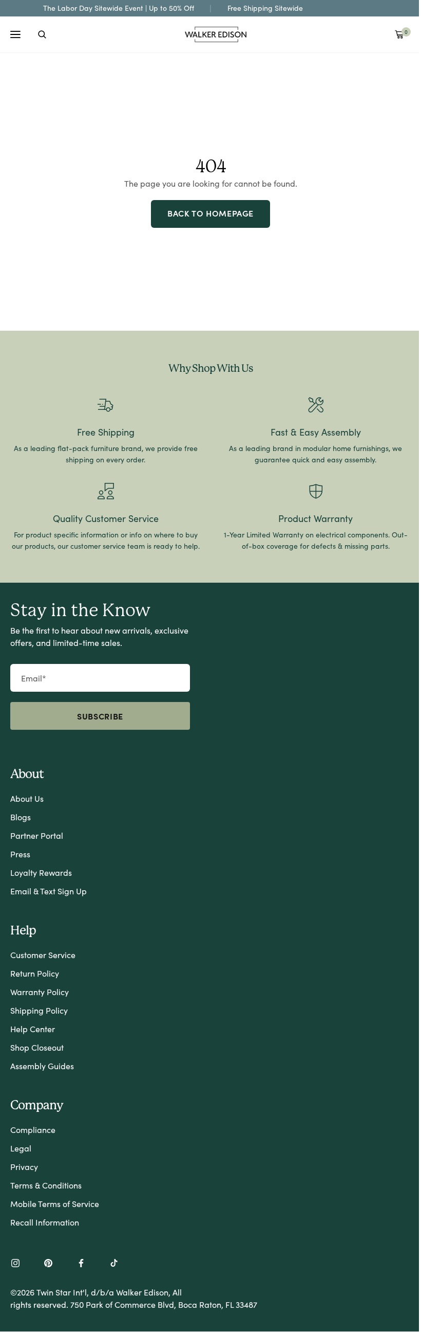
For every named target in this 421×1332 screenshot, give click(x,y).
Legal (20, 1148)
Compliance (32, 1129)
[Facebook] (81, 1264)
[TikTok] (114, 1264)
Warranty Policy (39, 991)
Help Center (32, 1028)
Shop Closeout (37, 1047)
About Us (27, 798)
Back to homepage (210, 213)
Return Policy (34, 973)
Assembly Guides (42, 1065)
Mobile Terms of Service (54, 1203)
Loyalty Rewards (41, 872)
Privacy (24, 1166)
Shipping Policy (39, 1010)
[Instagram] (15, 1264)
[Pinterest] (48, 1264)
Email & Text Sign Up (48, 891)
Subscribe (100, 716)
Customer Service (42, 954)
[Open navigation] (15, 34)
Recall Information (44, 1222)
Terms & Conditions (46, 1185)
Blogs (20, 817)
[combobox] (42, 34)
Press (20, 854)
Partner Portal (36, 835)
